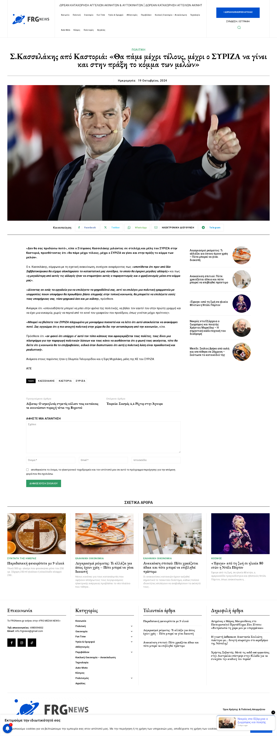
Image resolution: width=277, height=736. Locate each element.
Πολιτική (138, 49)
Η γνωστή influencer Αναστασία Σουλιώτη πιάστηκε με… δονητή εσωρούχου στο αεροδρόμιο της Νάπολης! (239, 640)
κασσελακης (46, 380)
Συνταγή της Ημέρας (21, 558)
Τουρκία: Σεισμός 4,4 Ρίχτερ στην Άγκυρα (134, 404)
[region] (138, 725)
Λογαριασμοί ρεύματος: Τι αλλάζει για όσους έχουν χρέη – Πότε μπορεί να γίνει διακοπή (209, 255)
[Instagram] (22, 642)
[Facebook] (11, 642)
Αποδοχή (261, 728)
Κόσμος (216, 558)
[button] (239, 27)
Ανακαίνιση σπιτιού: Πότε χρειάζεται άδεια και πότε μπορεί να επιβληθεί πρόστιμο (209, 279)
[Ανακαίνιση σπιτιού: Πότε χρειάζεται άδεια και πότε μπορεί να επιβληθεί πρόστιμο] (242, 279)
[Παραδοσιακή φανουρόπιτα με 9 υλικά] (36, 533)
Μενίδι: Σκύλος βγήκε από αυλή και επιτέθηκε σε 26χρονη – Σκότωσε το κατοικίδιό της (209, 351)
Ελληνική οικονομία (89, 558)
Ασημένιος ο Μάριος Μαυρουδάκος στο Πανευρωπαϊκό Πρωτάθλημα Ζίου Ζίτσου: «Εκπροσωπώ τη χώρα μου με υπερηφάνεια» (237, 624)
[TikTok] (32, 642)
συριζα (80, 380)
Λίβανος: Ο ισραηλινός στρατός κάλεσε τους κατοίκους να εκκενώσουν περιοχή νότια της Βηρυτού (62, 406)
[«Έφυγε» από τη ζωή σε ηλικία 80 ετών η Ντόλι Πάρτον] (242, 303)
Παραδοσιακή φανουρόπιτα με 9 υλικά (35, 563)
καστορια (65, 380)
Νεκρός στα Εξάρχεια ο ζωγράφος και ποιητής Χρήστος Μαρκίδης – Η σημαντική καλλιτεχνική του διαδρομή (208, 327)
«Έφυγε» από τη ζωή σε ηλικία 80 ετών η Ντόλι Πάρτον (209, 303)
